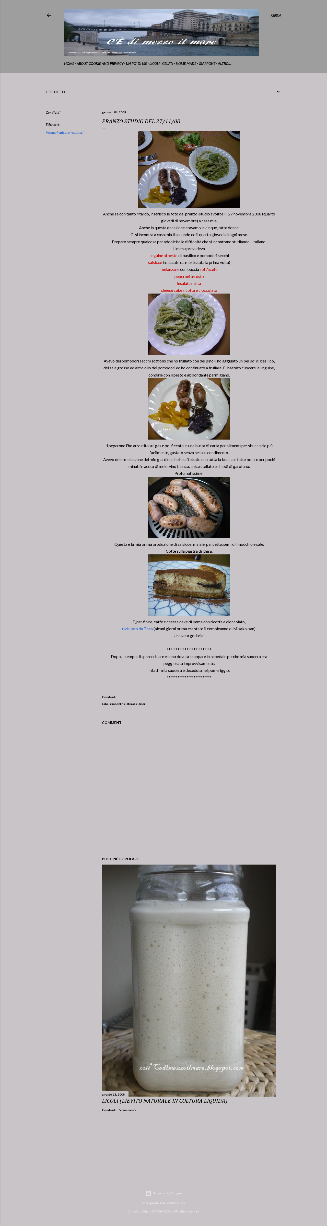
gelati (167, 63)
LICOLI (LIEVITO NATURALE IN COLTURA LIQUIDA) (165, 1101)
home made (186, 63)
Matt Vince (177, 1203)
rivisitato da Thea (137, 628)
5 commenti (127, 1110)
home (69, 63)
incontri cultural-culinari (65, 132)
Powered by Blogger (167, 1193)
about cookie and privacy (100, 63)
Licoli (154, 63)
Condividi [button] (53, 112)
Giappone (207, 63)
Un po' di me (136, 63)
